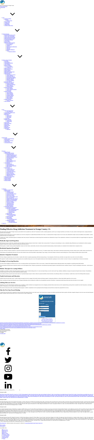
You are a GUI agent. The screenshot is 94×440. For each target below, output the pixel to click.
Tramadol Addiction (10, 86)
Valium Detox (9, 116)
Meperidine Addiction (10, 78)
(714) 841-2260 (41, 303)
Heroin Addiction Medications (12, 46)
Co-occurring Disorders (8, 142)
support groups (32, 326)
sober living (28, 326)
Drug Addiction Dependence (14, 209)
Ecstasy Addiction (7, 64)
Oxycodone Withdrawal (13, 222)
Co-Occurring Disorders (16, 325)
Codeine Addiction (10, 75)
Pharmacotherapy (10, 161)
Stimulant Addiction (7, 91)
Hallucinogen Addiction (8, 68)
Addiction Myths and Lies (11, 214)
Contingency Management (11, 155)
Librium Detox (9, 115)
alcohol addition (8, 324)
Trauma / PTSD (7, 141)
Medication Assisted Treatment (9, 42)
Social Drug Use (11, 211)
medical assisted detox (50, 322)
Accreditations (6, 23)
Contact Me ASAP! (42, 316)
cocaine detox (16, 323)
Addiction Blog (7, 24)
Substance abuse (3, 324)
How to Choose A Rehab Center (12, 196)
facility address (2, 328)
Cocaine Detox (7, 118)
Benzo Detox (6, 114)
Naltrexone (8, 47)
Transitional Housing (8, 177)
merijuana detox (26, 323)
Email (40, 307)
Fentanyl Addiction (10, 100)
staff (17, 327)
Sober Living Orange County (9, 176)
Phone (40, 309)
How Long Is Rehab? (10, 197)
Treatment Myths (9, 218)
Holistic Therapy (9, 159)
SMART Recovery (10, 175)
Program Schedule (7, 178)
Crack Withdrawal (10, 111)
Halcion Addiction (10, 85)
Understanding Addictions (8, 206)
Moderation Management (11, 174)
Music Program (9, 166)
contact (24, 327)
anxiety (6, 325)
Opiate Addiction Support (11, 74)
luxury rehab (56, 322)
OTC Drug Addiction (8, 81)
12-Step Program (9, 168)
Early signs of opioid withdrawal (47, 319)
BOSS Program (9, 163)
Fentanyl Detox (9, 121)
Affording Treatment (10, 191)
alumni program (11, 326)
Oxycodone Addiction (10, 80)
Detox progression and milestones (47, 320)
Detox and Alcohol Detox (8, 110)
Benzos (8, 50)
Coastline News (7, 22)
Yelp (18, 389)
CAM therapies (17, 326)
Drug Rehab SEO (3, 423)
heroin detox (21, 323)
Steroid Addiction (10, 98)
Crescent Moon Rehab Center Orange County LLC (34, 423)
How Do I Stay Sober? (10, 195)
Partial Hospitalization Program (9, 37)
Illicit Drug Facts (9, 213)
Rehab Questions (7, 190)
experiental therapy (23, 326)
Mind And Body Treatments (11, 165)
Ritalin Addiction (9, 97)
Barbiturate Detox (7, 113)
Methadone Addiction (8, 72)
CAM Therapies (7, 162)
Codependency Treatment (8, 140)
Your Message (41, 311)
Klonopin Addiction (12, 51)
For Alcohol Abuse (10, 43)
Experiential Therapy (10, 157)
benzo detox (12, 323)
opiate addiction (35, 324)
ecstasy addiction (19, 324)
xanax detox (39, 323)
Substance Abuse (12, 212)
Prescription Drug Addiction (9, 82)
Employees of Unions (10, 194)
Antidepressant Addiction (11, 84)
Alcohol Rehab (13, 322)
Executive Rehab (7, 41)
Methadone (8, 129)
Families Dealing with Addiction (12, 198)
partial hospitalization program (21, 322)
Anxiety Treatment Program (9, 138)
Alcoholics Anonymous (11, 169)
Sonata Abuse (9, 90)
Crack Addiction (7, 63)
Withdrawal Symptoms (10, 220)
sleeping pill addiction (42, 324)
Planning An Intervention (8, 189)
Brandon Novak (9, 20)
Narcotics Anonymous (10, 173)
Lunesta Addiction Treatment (11, 89)
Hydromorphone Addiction (11, 77)
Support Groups (7, 167)
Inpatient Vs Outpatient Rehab (12, 199)
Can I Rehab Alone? (10, 192)
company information (3, 327)
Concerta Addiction (10, 94)
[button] (3, 426)
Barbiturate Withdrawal (11, 49)
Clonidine (8, 45)
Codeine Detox (9, 120)
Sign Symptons (9, 217)
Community (6, 19)
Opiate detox (35, 323)
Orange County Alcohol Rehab (9, 36)
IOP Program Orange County (9, 38)
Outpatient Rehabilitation (8, 39)
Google (15, 389)
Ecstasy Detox (6, 122)
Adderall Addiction (10, 93)
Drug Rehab (9, 322)
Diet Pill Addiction (10, 96)
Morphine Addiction (10, 79)
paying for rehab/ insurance (12, 327)
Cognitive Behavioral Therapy (12, 154)
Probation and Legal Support (11, 200)
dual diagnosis (22, 325)
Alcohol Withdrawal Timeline (47, 318)
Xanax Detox (9, 117)
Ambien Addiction (10, 88)
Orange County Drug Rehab (9, 35)
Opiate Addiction (7, 73)
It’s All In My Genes (12, 215)
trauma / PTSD (27, 325)
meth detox (31, 323)
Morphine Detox (7, 127)
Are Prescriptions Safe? (13, 219)
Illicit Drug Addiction (8, 65)
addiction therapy (6, 326)
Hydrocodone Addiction (11, 76)
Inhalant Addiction (7, 70)
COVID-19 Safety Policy (8, 25)
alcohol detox (8, 323)
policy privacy (33, 327)
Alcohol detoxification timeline (47, 321)
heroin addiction (25, 324)
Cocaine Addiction (10, 66)
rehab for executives (61, 322)
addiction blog (20, 327)
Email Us (47, 304)
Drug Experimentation (12, 210)
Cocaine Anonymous (10, 170)
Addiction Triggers (7, 179)
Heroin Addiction (7, 69)
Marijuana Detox (7, 125)
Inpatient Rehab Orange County (9, 34)
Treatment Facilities (7, 18)
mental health (2, 325)
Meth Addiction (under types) (9, 71)
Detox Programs (3, 323)
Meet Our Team (7, 21)
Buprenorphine (9, 44)
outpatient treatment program (41, 322)
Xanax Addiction (7, 101)
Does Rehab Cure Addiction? (12, 207)
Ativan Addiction (9, 92)
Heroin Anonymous (10, 172)
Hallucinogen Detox (7, 123)
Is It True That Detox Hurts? (11, 193)
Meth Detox (6, 126)
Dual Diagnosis (7, 139)
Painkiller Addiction (7, 99)
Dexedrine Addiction (10, 95)
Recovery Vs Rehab (10, 201)
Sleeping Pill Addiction (8, 87)
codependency (9, 325)
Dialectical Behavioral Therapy (12, 156)
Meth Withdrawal (12, 221)
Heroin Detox (6, 124)
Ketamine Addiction (10, 83)
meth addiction (30, 324)
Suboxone (8, 48)
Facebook (22, 389)
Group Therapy (9, 158)
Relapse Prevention (10, 216)
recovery (1, 326)
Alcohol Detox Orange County (9, 112)
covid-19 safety (28, 327)
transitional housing (38, 326)
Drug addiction (13, 324)
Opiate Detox (6, 128)
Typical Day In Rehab (10, 202)
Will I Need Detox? (10, 205)
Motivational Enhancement (11, 160)
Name (40, 305)
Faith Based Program (10, 164)
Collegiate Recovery (10, 203)
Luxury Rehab (6, 40)
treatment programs (3, 322)
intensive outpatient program (31, 322)
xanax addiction (48, 324)
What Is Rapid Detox (10, 204)
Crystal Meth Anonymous (11, 171)
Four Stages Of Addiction (11, 208)
